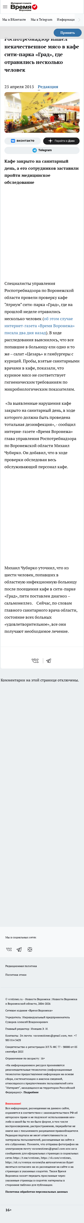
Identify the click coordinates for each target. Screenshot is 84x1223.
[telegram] (50, 660)
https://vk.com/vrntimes (56, 1158)
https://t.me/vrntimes (26, 1158)
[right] (79, 20)
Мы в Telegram (41, 19)
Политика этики (15, 974)
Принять (67, 33)
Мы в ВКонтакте (14, 19)
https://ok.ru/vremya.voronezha (25, 1162)
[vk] (36, 660)
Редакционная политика (21, 966)
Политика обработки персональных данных (36, 1191)
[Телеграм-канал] (42, 150)
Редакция (48, 86)
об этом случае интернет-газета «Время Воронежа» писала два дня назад (39, 325)
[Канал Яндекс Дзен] (61, 141)
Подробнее (31, 1092)
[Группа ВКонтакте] (22, 141)
